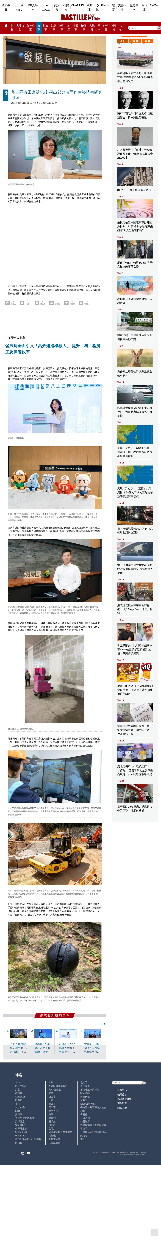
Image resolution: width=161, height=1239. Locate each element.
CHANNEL (78, 5)
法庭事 (53, 27)
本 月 (147, 41)
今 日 (122, 41)
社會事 (45, 27)
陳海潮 (83, 1135)
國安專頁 (6, 7)
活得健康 (20, 1121)
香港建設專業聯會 (89, 1089)
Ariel (17, 1082)
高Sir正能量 (55, 1089)
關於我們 (122, 1107)
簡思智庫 (85, 1121)
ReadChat (20, 1135)
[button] (100, 1024)
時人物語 (85, 1093)
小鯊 (51, 1100)
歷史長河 (134, 7)
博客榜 (114, 27)
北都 (12, 27)
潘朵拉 (52, 1121)
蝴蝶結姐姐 (54, 1142)
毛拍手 (83, 1082)
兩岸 (99, 27)
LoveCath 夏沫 (88, 1103)
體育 (113, 7)
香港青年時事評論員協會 (93, 1107)
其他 (120, 27)
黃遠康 (18, 1114)
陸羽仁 (18, 1100)
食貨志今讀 (54, 1139)
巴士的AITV (19, 7)
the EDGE (46, 7)
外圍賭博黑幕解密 (58, 1086)
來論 (82, 1139)
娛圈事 (89, 7)
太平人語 (53, 1110)
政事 (38, 27)
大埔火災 (20, 27)
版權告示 (122, 1090)
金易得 (83, 1114)
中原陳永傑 (21, 1128)
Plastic (105, 5)
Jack (82, 1110)
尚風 (51, 1114)
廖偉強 (52, 1117)
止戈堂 (52, 1096)
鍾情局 (18, 1093)
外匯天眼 (85, 1096)
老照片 (52, 1128)
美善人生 (122, 7)
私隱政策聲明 (124, 1098)
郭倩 (51, 1093)
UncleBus (20, 1125)
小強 (17, 1103)
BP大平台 (33, 7)
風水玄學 (20, 1107)
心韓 (97, 7)
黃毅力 (83, 1100)
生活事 (144, 7)
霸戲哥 (52, 1103)
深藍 (17, 1089)
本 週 (135, 41)
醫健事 (83, 27)
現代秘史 (85, 1086)
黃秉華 (52, 1107)
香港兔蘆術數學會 (24, 1117)
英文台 (57, 7)
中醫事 (75, 27)
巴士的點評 (21, 1086)
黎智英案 (31, 27)
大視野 (92, 27)
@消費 (105, 27)
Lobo (17, 1110)
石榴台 (66, 7)
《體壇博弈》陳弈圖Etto (93, 1132)
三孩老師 (85, 1117)
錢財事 (62, 27)
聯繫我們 (122, 1103)
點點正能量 (21, 1132)
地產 (68, 27)
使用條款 (122, 1094)
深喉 (51, 1082)
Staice (52, 1125)
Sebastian (20, 1096)
